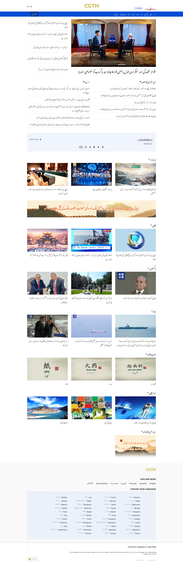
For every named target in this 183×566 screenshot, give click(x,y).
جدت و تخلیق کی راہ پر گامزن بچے (102, 189)
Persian (86, 515)
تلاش (33, 14)
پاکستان (153, 268)
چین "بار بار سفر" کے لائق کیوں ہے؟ (145, 102)
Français (133, 483)
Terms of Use (140, 560)
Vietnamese (59, 530)
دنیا (154, 311)
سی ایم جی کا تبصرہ (148, 82)
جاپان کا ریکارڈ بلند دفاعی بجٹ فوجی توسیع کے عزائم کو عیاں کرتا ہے (136, 116)
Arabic (135, 501)
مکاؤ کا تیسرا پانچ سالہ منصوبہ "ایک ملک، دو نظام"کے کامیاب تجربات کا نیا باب (133, 88)
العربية (123, 483)
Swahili (61, 508)
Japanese (109, 530)
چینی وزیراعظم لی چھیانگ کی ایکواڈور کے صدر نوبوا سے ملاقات (126, 71)
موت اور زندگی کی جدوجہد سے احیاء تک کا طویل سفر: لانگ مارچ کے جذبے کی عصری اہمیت (63, 117)
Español (143, 483)
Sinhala (62, 501)
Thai (63, 515)
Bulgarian (132, 512)
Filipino (134, 533)
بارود (110, 384)
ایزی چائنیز (151, 354)
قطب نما (153, 384)
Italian (111, 526)
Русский (114, 483)
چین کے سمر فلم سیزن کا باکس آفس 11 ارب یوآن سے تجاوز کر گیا (49, 255)
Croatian (134, 519)
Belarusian (132, 504)
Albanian (134, 497)
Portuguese (84, 522)
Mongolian (84, 504)
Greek (110, 504)
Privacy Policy (152, 560)
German (110, 501)
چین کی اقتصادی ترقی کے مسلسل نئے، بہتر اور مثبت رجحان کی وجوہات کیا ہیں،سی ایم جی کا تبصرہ (128, 95)
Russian (85, 533)
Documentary (102, 483)
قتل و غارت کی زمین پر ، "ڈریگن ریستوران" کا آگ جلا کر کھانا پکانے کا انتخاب (67, 99)
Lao (88, 497)
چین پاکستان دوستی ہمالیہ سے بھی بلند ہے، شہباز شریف (139, 298)
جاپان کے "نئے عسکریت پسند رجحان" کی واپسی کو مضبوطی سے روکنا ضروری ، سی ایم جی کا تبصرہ (128, 109)
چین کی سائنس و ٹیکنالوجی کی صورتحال (145, 422)
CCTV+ (90, 483)
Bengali (135, 508)
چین (154, 225)
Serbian (61, 497)
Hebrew (110, 512)
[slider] (40, 139)
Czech (135, 522)
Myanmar (83, 508)
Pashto (87, 526)
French (110, 497)
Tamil (63, 512)
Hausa (111, 508)
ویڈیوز (153, 159)
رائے (87, 82)
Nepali (87, 512)
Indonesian (106, 522)
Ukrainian (59, 522)
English (153, 483)
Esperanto (132, 530)
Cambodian (134, 515)
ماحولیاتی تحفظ (64, 422)
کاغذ (67, 384)
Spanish (61, 504)
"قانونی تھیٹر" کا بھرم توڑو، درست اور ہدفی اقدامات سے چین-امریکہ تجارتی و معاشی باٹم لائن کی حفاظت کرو (59, 124)
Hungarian (109, 519)
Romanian (85, 530)
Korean (110, 533)
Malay (84, 501)
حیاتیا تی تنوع (108, 422)
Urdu (63, 526)
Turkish (61, 519)
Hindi (112, 515)
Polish (87, 519)
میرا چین (152, 392)
